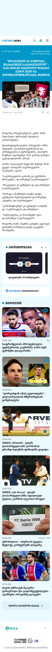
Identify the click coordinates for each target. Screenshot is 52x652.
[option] (24, 265)
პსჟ (48, 340)
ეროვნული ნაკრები (41, 51)
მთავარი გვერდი (12, 51)
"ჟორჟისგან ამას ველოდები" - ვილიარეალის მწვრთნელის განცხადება (24, 397)
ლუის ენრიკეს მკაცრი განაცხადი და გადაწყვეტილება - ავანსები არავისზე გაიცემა (26, 591)
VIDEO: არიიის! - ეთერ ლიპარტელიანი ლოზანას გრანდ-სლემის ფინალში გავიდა (25, 446)
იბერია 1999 (44, 538)
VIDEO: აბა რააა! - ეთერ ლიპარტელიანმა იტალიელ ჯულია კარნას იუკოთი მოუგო (23, 495)
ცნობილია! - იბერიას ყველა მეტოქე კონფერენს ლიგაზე (22, 543)
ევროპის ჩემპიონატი (40, 53)
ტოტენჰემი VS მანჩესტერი (24, 277)
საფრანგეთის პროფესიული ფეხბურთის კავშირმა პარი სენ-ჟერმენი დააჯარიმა (24, 347)
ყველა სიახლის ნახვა (24, 605)
